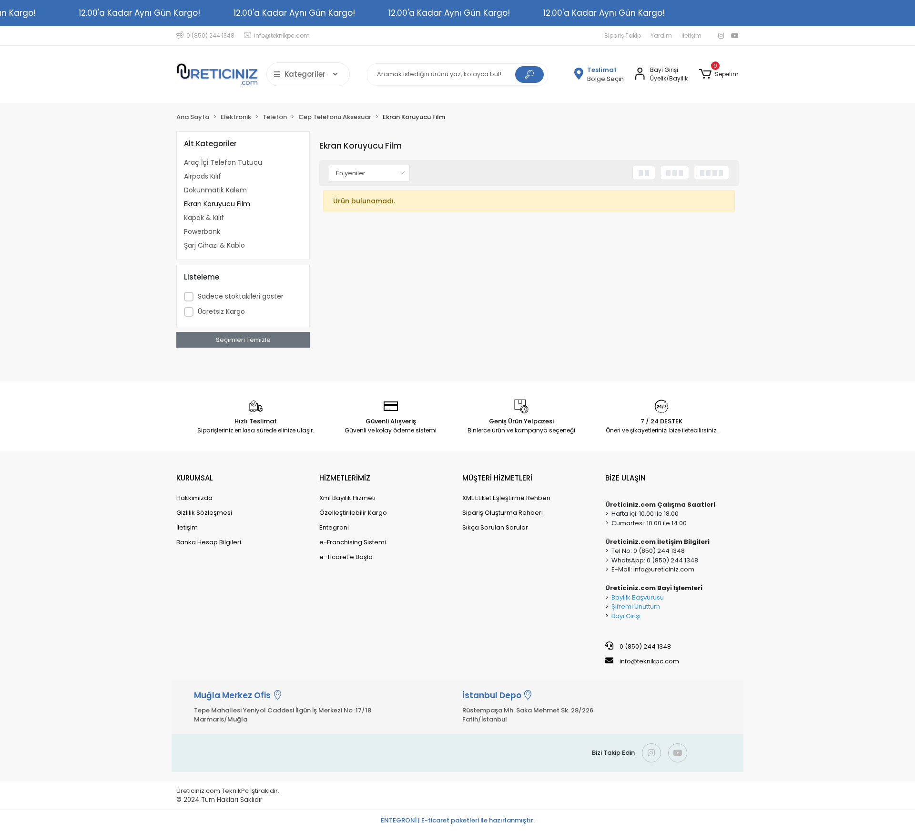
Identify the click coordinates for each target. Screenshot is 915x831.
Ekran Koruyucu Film (217, 204)
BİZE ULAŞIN (625, 478)
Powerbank (202, 231)
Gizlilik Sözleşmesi (204, 512)
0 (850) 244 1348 (644, 646)
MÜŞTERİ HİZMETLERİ (497, 478)
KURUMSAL (194, 478)
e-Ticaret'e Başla (346, 556)
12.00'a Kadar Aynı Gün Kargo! (139, 13)
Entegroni (334, 527)
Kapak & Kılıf (204, 217)
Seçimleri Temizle (243, 339)
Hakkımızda (194, 497)
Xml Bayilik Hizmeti (347, 497)
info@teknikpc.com (649, 661)
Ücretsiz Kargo (221, 311)
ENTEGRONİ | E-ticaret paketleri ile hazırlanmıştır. (458, 820)
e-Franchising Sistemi (352, 542)
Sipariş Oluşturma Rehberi (502, 512)
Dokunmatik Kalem (215, 190)
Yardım (661, 35)
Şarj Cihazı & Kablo (214, 245)
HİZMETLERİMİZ (344, 478)
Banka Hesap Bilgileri (208, 542)
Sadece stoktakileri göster (241, 296)
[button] (719, 74)
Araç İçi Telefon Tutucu (223, 162)
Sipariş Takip (622, 35)
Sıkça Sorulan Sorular (495, 527)
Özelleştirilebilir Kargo (353, 512)
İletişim (691, 35)
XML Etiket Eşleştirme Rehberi (506, 497)
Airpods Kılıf (202, 176)
